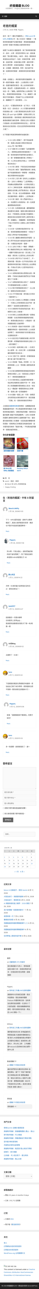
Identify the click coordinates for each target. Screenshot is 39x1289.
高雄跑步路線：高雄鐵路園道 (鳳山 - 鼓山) (19, 1131)
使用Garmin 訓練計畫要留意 (14, 1128)
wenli (7, 481)
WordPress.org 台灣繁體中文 (14, 1253)
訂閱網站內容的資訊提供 (12, 1246)
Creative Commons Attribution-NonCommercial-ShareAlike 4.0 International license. (19, 1272)
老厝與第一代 (8, 916)
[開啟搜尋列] (36, 16)
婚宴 (12, 481)
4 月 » (22, 872)
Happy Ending (10, 487)
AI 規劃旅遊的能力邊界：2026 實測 (17, 903)
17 (9, 863)
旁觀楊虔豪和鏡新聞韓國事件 (14, 929)
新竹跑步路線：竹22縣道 (13, 1135)
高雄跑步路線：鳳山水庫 (12, 1159)
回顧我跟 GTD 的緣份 (17, 962)
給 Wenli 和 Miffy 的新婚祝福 (15, 484)
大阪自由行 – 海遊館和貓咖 (13, 897)
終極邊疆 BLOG (19, 5)
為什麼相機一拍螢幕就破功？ (14, 910)
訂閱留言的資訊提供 (11, 1250)
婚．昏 (7, 478)
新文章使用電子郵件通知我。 (15, 814)
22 (32, 863)
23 (5, 866)
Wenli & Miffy (14, 508)
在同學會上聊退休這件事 (12, 936)
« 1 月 (16, 872)
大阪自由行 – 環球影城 (12, 900)
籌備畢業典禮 (14, 406)
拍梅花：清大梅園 (10, 1152)
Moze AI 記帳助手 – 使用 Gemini (16, 890)
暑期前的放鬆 (8, 920)
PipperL (13, 540)
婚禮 (17, 481)
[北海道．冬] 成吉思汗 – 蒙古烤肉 (16, 1155)
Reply (7, 531)
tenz (10, 672)
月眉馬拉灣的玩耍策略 (12, 1145)
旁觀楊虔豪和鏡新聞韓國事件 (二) (16, 923)
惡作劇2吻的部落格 (11, 1142)
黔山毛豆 (12, 575)
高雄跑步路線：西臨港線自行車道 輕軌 (18, 1138)
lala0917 (12, 606)
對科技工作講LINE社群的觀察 (20, 990)
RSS (12, 1219)
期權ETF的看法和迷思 (17, 1065)
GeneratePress (32, 1286)
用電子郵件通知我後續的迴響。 (16, 808)
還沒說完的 (16, 1224)
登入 (5, 1243)
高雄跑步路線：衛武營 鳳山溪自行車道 (18, 1149)
